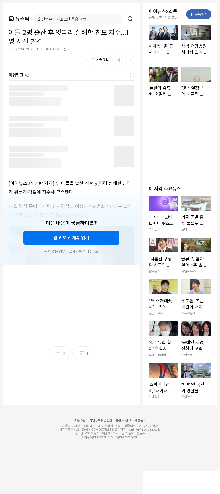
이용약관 (79, 420)
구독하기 (199, 14)
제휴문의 (140, 420)
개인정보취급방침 (100, 420)
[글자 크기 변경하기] (118, 60)
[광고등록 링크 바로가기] (132, 75)
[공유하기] (129, 60)
